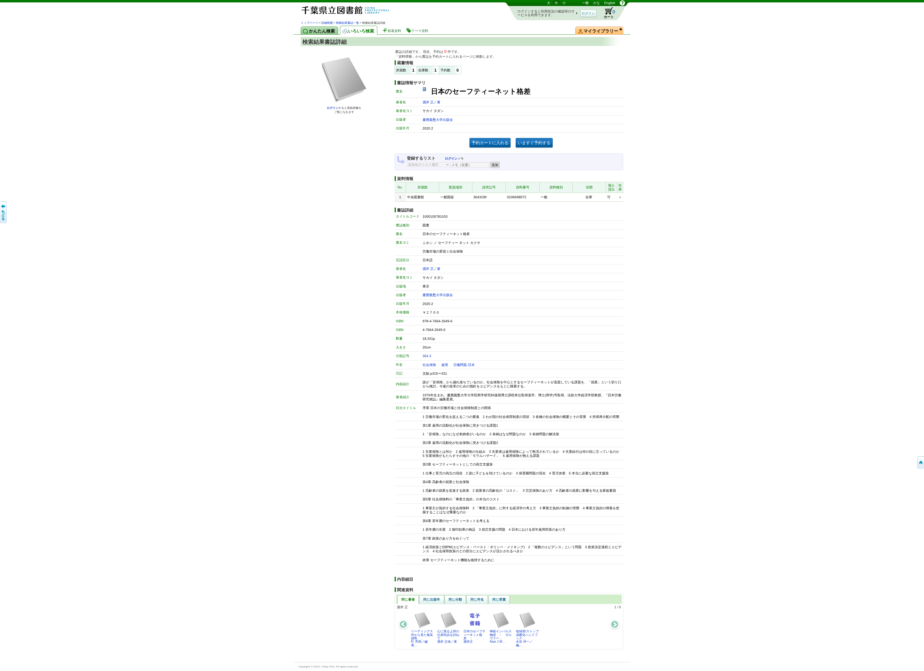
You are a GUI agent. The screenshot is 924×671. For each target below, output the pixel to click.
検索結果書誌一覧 (347, 23)
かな (596, 3)
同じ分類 (455, 599)
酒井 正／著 (431, 102)
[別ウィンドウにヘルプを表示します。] (622, 2)
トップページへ (920, 462)
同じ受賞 (499, 599)
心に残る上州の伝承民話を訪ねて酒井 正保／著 (448, 636)
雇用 (444, 365)
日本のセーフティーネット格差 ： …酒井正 (474, 636)
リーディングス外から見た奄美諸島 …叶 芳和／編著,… (422, 638)
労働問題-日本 (464, 365)
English (609, 3)
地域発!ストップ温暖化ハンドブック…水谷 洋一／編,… (527, 638)
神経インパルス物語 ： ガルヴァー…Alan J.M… (501, 636)
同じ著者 (408, 599)
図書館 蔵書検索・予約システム (351, 10)
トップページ (309, 23)
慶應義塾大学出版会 (438, 120)
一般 (585, 3)
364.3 (427, 356)
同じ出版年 (431, 599)
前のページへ (3, 212)
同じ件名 (477, 599)
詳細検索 (327, 23)
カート (607, 13)
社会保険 (429, 365)
